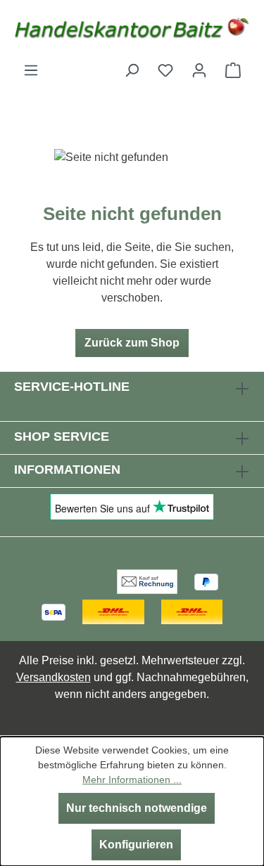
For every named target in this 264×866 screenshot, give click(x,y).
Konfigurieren (136, 845)
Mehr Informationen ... (132, 779)
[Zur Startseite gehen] (132, 31)
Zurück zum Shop (132, 343)
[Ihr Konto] (199, 70)
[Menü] (31, 70)
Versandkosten (53, 677)
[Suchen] (132, 70)
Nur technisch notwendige (136, 808)
